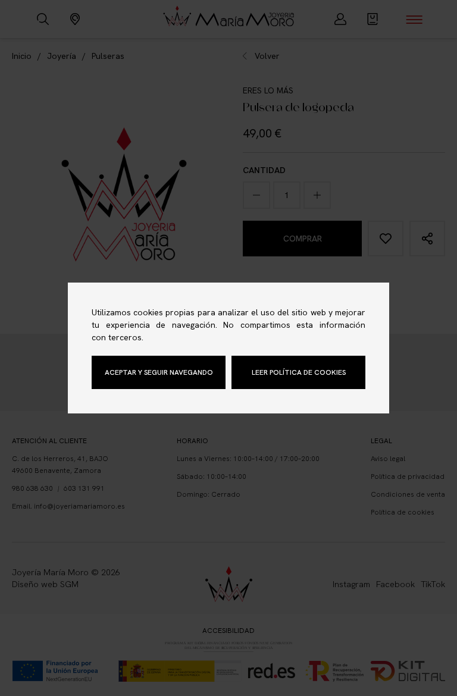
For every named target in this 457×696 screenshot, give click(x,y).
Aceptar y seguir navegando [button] (159, 372)
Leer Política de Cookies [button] (299, 372)
